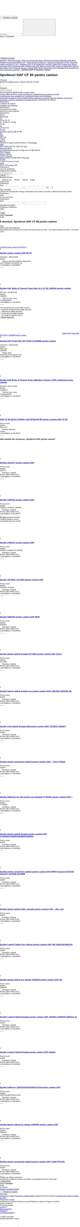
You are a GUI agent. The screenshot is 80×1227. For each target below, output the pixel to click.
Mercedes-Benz (70, 60)
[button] (40, 47)
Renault (3, 62)
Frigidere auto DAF (32, 66)
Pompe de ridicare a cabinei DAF (25, 68)
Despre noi (4, 1189)
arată (3, 213)
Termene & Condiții (7, 1196)
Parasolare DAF (62, 68)
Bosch (41, 60)
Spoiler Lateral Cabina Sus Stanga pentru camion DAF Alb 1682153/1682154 (36, 944)
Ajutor (10, 1189)
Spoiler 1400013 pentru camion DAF (17, 543)
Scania (8, 62)
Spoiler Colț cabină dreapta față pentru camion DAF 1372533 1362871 (33, 726)
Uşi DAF (48, 64)
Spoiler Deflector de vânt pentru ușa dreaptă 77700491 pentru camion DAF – (36, 797)
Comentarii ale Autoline (64, 1196)
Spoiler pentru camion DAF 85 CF (16, 253)
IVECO (46, 60)
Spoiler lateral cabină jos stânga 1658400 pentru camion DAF (29, 1124)
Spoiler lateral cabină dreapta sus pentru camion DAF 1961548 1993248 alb (36, 691)
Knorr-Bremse (54, 60)
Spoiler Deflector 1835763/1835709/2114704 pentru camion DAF (30, 1087)
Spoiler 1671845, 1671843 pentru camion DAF (21, 580)
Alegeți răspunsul (7, 317)
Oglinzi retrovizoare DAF (47, 68)
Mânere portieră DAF (47, 66)
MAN (62, 60)
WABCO (19, 62)
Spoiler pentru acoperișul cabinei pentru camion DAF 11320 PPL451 (32, 1162)
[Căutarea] (39, 27)
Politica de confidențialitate (24, 1196)
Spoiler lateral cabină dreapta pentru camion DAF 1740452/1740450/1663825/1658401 (23, 835)
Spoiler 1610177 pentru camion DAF (17, 463)
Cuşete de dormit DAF (64, 66)
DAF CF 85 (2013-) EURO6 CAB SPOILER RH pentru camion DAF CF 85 (34, 419)
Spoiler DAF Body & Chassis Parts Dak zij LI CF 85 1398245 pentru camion (35, 288)
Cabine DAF (56, 64)
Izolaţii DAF (40, 64)
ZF (24, 62)
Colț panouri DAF (18, 66)
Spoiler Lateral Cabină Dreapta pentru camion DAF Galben (28, 1052)
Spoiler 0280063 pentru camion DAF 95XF (20, 617)
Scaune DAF (66, 64)
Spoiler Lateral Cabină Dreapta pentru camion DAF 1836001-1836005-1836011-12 (38, 1017)
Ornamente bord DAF (12, 70)
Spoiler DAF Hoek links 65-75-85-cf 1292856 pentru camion (28, 341)
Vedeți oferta (5, 1181)
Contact (16, 1189)
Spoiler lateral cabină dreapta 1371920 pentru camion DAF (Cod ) (31, 654)
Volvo (14, 62)
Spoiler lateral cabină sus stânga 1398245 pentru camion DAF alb (31, 980)
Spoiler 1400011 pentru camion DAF (17, 500)
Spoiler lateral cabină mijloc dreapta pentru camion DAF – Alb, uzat (32, 909)
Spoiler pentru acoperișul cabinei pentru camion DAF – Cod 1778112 (32, 762)
